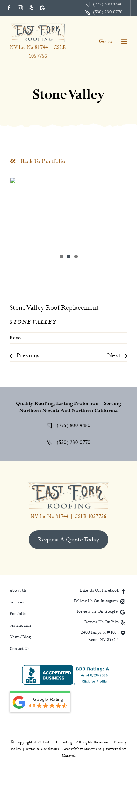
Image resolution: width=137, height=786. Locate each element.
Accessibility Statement (82, 749)
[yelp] (31, 7)
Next (113, 356)
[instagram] (20, 7)
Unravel (68, 755)
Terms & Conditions (42, 749)
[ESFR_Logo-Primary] (38, 26)
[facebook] (8, 7)
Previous (28, 356)
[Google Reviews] (42, 7)
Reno (15, 337)
